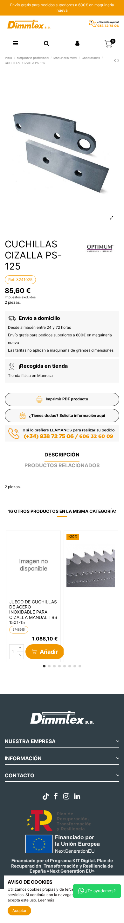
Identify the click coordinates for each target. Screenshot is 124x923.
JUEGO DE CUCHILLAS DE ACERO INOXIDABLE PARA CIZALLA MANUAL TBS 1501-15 (33, 612)
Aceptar (19, 910)
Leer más (46, 900)
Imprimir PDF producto (67, 399)
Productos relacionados (62, 465)
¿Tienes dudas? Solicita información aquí (67, 415)
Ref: (11, 279)
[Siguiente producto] (118, 60)
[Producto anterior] (115, 60)
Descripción (62, 454)
